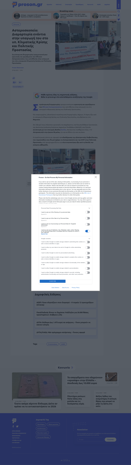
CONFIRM (52, 281)
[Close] (96, 177)
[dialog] (65, 232)
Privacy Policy (75, 287)
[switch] (87, 212)
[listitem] (65, 208)
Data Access (65, 287)
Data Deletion (55, 287)
